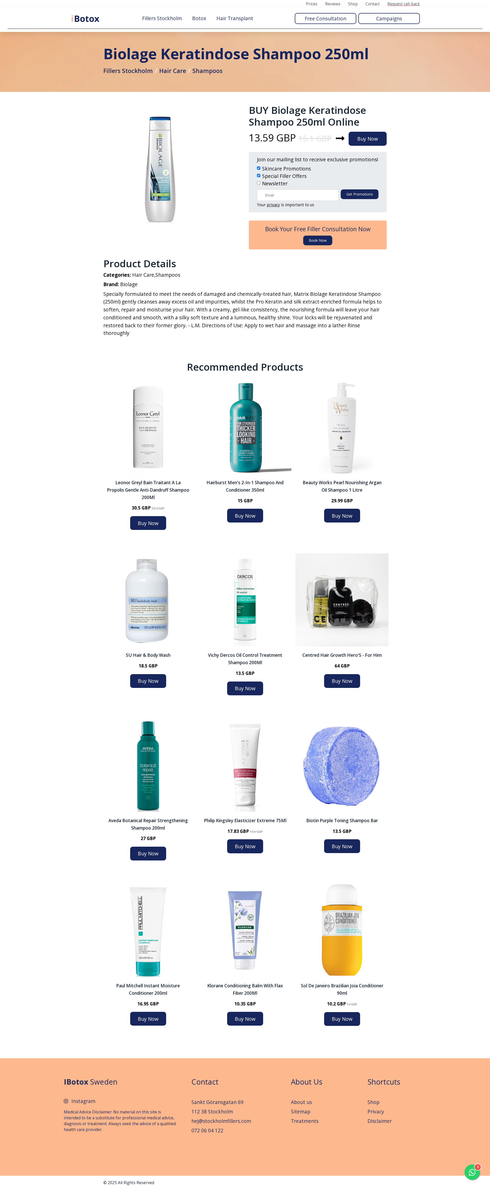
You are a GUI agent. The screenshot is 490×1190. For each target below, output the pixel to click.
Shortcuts (384, 1082)
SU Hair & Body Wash (148, 655)
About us (301, 1102)
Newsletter (275, 183)
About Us (306, 1082)
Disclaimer (380, 1121)
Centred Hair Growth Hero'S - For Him (342, 655)
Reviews (332, 4)
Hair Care (172, 71)
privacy (273, 205)
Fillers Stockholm (162, 18)
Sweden (90, 1082)
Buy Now (367, 138)
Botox (199, 18)
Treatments (304, 1121)
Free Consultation (325, 18)
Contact (372, 4)
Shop (353, 4)
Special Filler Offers (284, 176)
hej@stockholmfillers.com (221, 1121)
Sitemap (300, 1111)
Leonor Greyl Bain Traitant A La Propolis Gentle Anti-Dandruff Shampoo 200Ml (148, 490)
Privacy (376, 1111)
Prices (311, 4)
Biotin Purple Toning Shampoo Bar (342, 820)
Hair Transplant (234, 18)
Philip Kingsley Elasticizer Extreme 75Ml (245, 820)
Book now (318, 240)
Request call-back (403, 4)
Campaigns (389, 18)
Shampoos (207, 71)
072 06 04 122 (207, 1130)
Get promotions (359, 194)
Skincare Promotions (286, 168)
